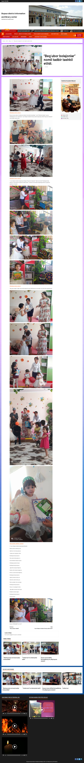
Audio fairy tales (55, 33)
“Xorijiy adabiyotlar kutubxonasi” (41, 33)
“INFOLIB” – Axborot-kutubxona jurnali (22, 33)
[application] (14, 707)
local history (15, 36)
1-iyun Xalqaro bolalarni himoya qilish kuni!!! (43, 627)
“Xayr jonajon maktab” (14, 627)
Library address (6, 36)
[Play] (3, 713)
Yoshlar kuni (29, 30)
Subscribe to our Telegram (41, 36)
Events (30, 36)
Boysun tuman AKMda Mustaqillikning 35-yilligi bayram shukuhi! (49, 659)
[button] (14, 707)
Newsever (50, 761)
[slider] (13, 713)
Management (24, 36)
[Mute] (24, 713)
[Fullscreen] (26, 713)
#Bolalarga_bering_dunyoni (15, 112)
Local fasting (8, 33)
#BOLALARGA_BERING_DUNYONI (16, 543)
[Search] (73, 35)
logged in (11, 634)
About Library (64, 33)
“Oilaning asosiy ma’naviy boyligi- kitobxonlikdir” (60, 30)
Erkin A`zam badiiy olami (41, 30)
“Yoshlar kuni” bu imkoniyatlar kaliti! (32, 688)
